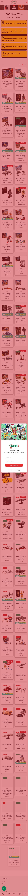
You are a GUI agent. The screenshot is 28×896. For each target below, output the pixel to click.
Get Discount (14, 465)
